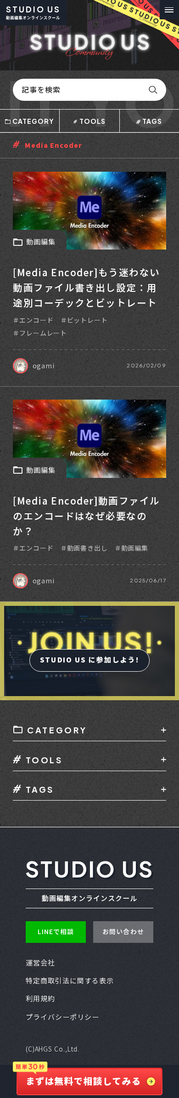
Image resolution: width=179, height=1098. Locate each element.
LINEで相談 (56, 932)
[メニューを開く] (169, 9)
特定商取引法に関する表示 (70, 980)
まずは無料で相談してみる (83, 1081)
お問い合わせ (123, 932)
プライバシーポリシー (63, 1017)
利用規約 (40, 998)
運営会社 (40, 963)
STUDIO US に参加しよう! (89, 660)
